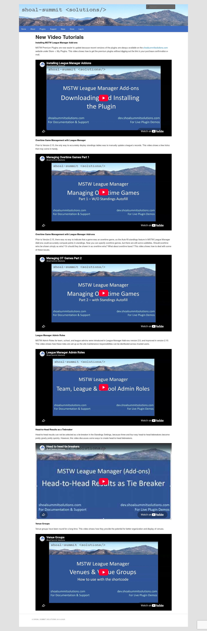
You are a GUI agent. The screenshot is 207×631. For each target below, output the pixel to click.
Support (53, 29)
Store (72, 29)
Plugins (43, 29)
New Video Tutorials (59, 36)
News (63, 29)
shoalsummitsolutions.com (155, 47)
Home (23, 29)
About (32, 29)
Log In (81, 29)
